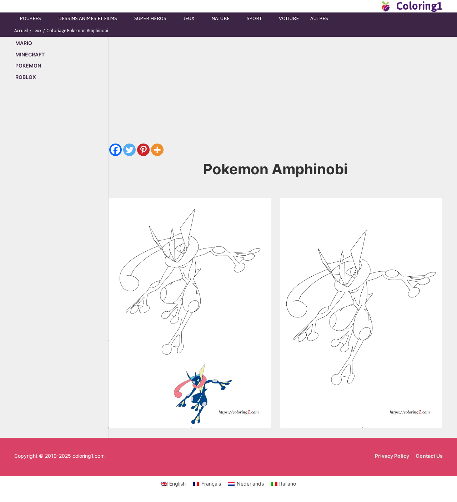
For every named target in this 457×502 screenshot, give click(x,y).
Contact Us (429, 456)
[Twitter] (129, 150)
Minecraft (30, 54)
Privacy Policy (392, 456)
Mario (23, 43)
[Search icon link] (372, 6)
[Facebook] (115, 150)
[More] (157, 150)
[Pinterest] (143, 150)
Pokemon (28, 65)
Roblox (25, 77)
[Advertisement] (61, 208)
